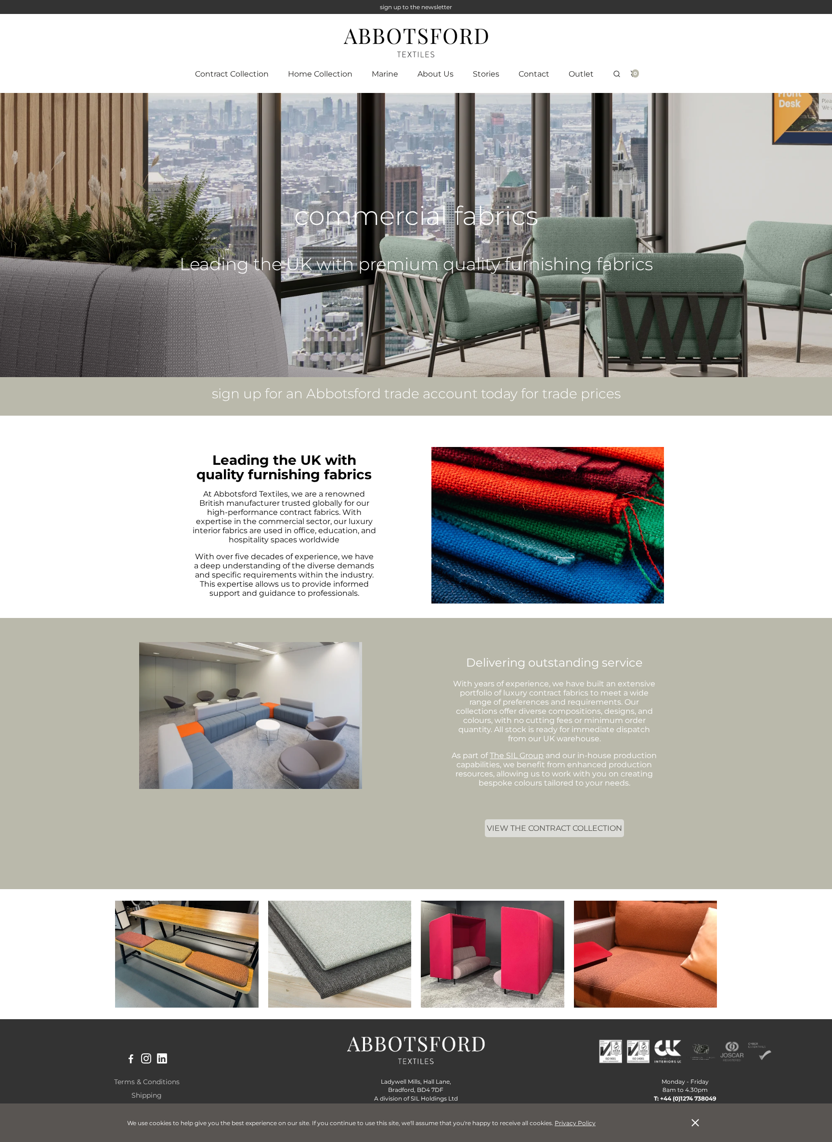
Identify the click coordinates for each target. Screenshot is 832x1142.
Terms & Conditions (147, 1082)
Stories (486, 74)
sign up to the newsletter (416, 7)
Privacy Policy (575, 1123)
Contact (534, 74)
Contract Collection (232, 74)
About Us (435, 74)
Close (695, 1122)
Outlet (581, 74)
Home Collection (320, 74)
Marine (385, 74)
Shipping (146, 1095)
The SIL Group (517, 755)
